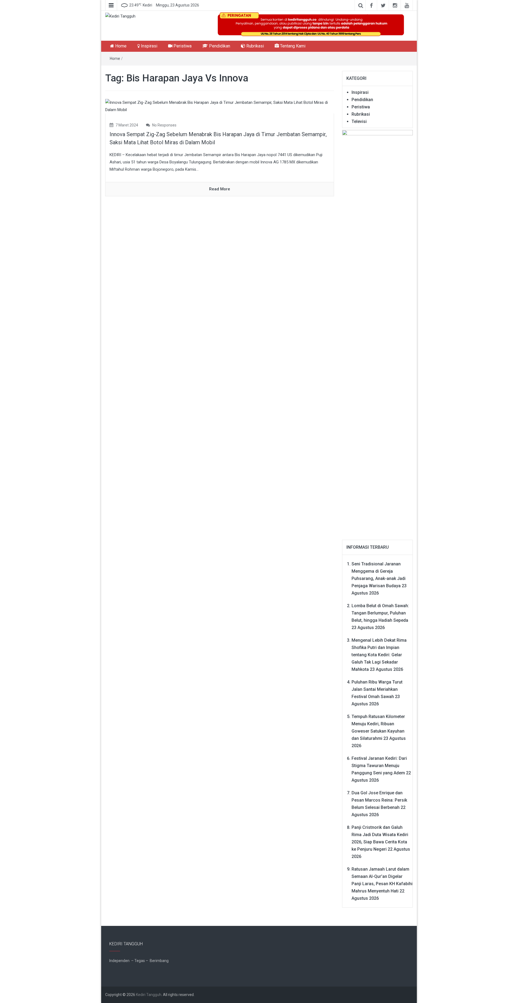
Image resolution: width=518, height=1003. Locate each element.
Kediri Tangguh (148, 994)
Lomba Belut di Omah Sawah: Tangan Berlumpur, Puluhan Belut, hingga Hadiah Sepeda (380, 613)
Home (120, 46)
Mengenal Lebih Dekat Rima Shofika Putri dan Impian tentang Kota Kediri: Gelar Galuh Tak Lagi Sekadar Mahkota (379, 655)
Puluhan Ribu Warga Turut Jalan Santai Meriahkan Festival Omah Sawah (377, 689)
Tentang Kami (292, 46)
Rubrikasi (254, 46)
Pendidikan (219, 46)
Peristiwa (182, 46)
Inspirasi (148, 46)
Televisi (359, 121)
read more (219, 189)
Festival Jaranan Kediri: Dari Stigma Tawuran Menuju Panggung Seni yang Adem (379, 765)
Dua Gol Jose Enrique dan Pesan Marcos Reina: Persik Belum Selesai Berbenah (379, 800)
